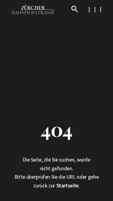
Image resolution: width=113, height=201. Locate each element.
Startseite (67, 186)
